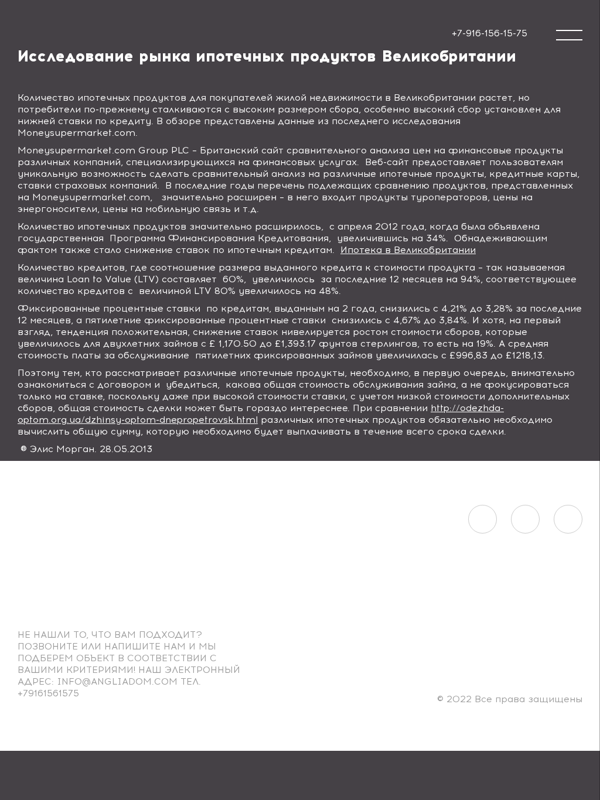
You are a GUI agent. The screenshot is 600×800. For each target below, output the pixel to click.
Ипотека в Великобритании (408, 249)
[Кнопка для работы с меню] (569, 35)
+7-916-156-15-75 (489, 33)
